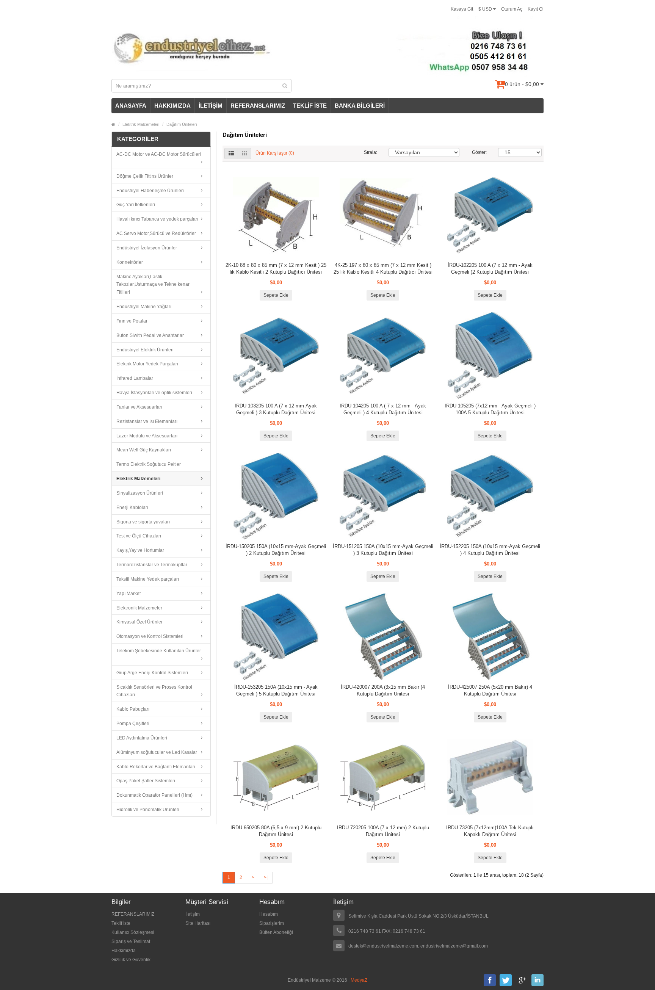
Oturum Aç (511, 9)
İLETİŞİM (211, 105)
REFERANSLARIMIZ (257, 105)
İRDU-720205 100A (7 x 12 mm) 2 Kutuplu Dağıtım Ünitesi (383, 831)
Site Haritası (197, 923)
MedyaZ (359, 980)
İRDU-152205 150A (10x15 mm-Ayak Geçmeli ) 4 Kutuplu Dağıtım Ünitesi (490, 550)
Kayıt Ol (536, 9)
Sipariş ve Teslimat (130, 941)
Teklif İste (120, 923)
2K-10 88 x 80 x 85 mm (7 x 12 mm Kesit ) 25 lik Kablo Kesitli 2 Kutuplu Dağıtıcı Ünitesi (276, 268)
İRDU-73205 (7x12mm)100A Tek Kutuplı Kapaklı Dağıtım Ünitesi (490, 831)
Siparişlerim (271, 923)
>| (266, 877)
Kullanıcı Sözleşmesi (132, 932)
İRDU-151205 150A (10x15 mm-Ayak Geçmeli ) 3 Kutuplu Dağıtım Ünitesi (383, 550)
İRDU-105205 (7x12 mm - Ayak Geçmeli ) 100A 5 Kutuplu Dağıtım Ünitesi (490, 409)
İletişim (192, 914)
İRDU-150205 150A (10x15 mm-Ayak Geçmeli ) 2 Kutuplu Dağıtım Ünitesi (276, 550)
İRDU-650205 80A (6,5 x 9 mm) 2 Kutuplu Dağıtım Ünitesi (275, 831)
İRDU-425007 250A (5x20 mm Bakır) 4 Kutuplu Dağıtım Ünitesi (490, 690)
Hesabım (268, 914)
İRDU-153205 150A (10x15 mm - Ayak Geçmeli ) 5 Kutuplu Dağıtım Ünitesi (276, 690)
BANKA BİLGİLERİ (360, 105)
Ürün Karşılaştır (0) (274, 153)
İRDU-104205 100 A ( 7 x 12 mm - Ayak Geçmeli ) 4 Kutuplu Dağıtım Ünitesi (383, 409)
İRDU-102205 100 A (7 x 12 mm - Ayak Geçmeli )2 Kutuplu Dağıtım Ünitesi (490, 268)
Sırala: (370, 152)
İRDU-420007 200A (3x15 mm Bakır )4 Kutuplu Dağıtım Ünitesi (383, 690)
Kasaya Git (462, 9)
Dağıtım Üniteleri (181, 124)
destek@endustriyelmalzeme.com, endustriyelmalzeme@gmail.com (418, 946)
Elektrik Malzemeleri (140, 124)
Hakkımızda (123, 950)
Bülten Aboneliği (276, 932)
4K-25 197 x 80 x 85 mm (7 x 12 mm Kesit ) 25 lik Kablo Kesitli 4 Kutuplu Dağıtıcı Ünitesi (383, 268)
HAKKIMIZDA (172, 105)
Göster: (479, 152)
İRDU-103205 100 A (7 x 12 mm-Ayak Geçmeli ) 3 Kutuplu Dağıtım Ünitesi (276, 409)
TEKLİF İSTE (310, 105)
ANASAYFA (130, 105)
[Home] (113, 124)
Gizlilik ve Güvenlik (130, 959)
